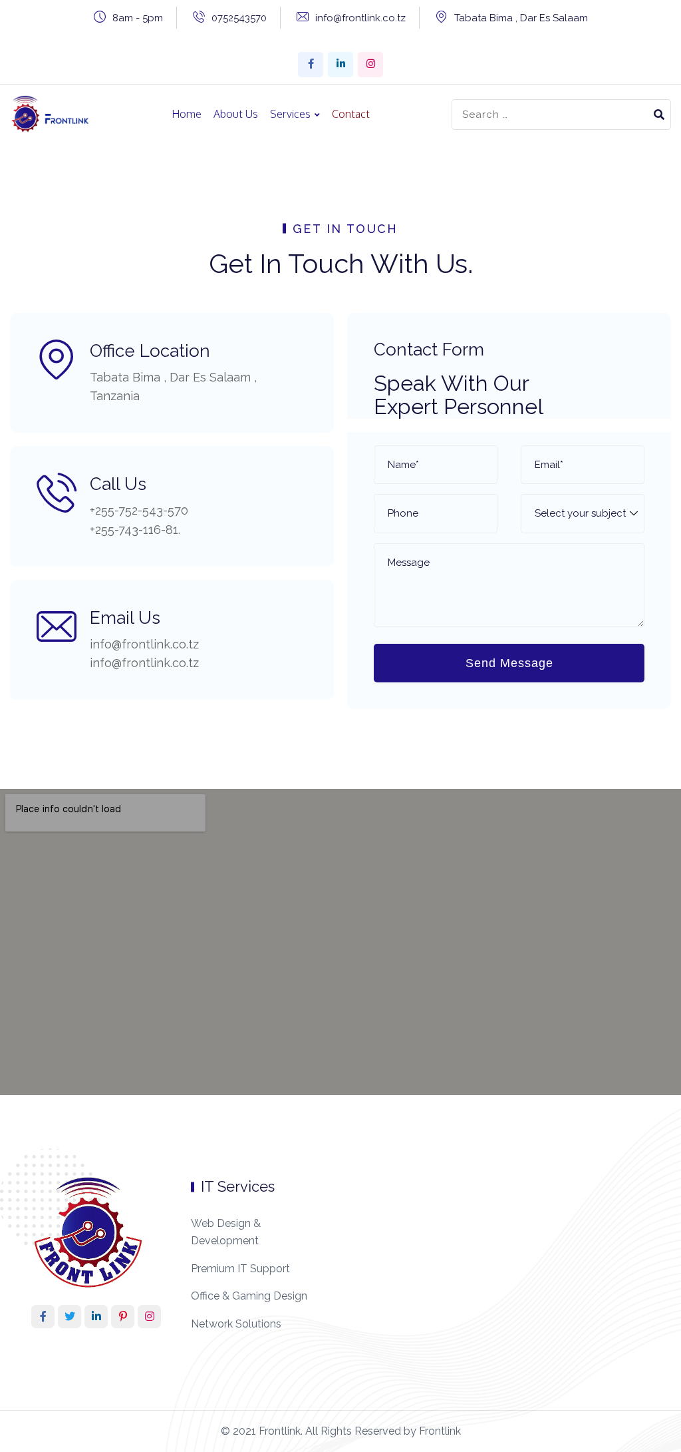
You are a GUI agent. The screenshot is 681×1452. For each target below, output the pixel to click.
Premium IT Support (240, 1268)
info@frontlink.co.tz (360, 18)
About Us (235, 114)
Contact (351, 114)
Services (290, 114)
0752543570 (239, 18)
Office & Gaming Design (249, 1296)
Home (187, 114)
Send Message (509, 663)
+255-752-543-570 (139, 510)
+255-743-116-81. (135, 530)
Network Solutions (236, 1324)
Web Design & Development (226, 1232)
